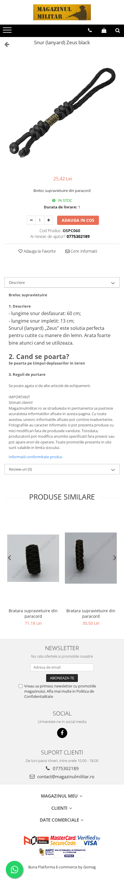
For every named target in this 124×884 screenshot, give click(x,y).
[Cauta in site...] (117, 30)
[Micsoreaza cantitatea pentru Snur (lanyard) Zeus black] (31, 220)
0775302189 (65, 768)
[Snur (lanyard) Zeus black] (62, 112)
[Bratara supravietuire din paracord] (33, 558)
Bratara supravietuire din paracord (33, 613)
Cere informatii (83, 251)
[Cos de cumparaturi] (103, 30)
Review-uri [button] (20, 469)
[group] (62, 112)
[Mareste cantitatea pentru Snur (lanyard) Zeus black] (48, 220)
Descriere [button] (17, 282)
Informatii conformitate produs (35, 456)
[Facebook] (62, 733)
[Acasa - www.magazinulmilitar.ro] (62, 12)
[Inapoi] (4, 44)
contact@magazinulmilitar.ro (65, 776)
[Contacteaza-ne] (90, 30)
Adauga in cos (78, 220)
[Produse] (8, 31)
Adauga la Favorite (39, 251)
